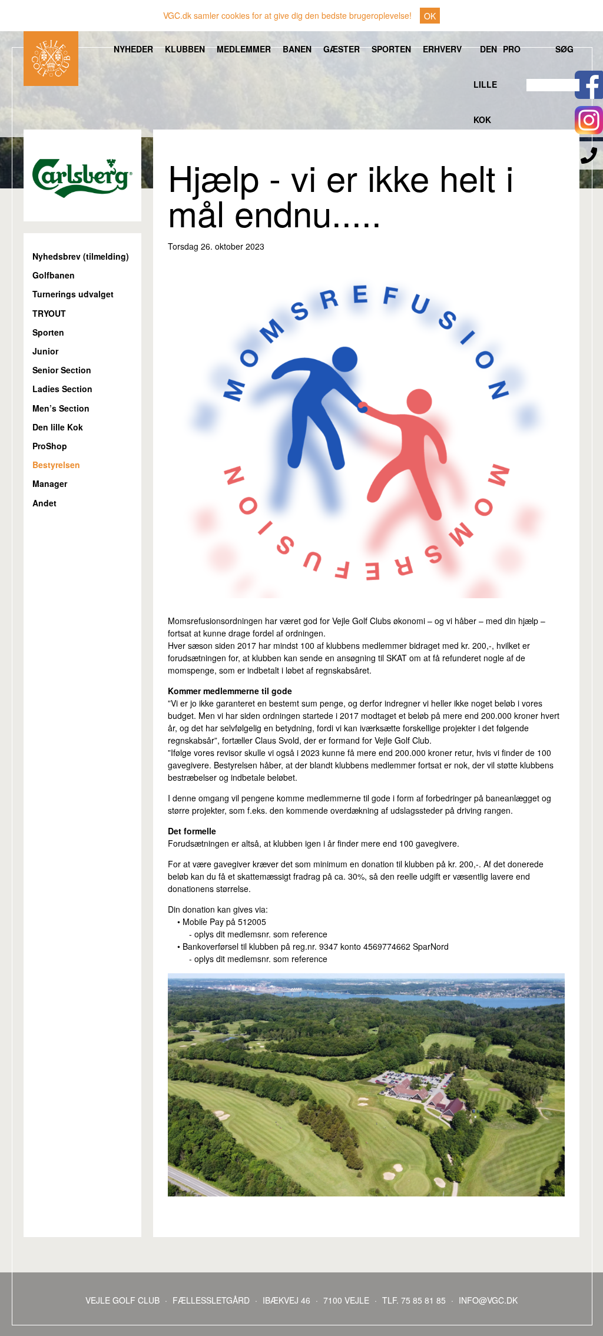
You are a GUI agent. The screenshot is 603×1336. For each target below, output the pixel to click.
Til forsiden (51, 58)
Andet (44, 503)
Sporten (391, 49)
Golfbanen (53, 275)
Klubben (185, 49)
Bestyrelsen (56, 464)
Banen (297, 49)
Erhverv (442, 49)
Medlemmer (244, 49)
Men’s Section (61, 408)
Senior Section (61, 370)
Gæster (341, 49)
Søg (564, 49)
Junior (45, 351)
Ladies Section (62, 388)
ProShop (49, 446)
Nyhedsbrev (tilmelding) (80, 256)
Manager (49, 483)
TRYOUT (49, 313)
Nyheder (133, 49)
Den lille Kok (485, 84)
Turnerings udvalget (73, 294)
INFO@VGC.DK (488, 1300)
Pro (512, 49)
